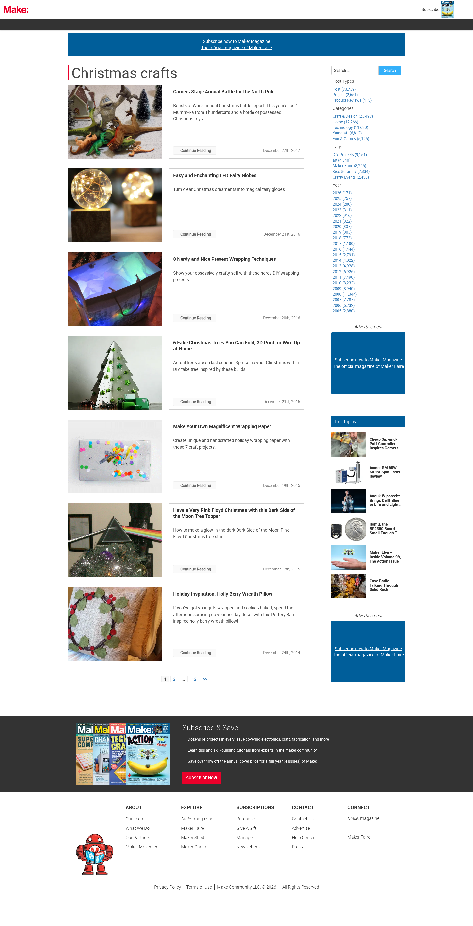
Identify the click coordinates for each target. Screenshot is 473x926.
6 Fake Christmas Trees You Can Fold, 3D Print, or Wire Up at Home (236, 345)
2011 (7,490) (344, 277)
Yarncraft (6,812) (347, 133)
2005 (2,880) (344, 311)
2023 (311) (342, 209)
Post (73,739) (344, 89)
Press (297, 847)
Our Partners (138, 837)
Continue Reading (195, 150)
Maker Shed (192, 837)
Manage (244, 837)
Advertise (301, 828)
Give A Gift (246, 828)
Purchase (245, 819)
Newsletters (248, 847)
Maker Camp (193, 847)
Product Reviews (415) (352, 100)
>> (205, 679)
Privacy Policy (167, 887)
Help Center (303, 837)
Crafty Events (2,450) (351, 177)
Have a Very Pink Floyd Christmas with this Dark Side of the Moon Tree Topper (234, 513)
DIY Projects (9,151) (350, 154)
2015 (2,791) (344, 255)
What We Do (138, 828)
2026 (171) (342, 192)
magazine (197, 819)
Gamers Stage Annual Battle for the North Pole (223, 91)
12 (194, 679)
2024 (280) (342, 204)
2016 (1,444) (344, 249)
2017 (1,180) (344, 243)
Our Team (135, 819)
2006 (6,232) (344, 305)
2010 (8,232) (344, 283)
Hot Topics (345, 421)
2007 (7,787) (344, 299)
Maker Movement (143, 847)
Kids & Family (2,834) (351, 171)
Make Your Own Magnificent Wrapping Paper (222, 426)
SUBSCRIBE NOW (201, 777)
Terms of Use (199, 887)
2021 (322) (342, 221)
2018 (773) (342, 238)
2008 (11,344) (345, 294)
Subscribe (430, 9)
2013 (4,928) (344, 266)
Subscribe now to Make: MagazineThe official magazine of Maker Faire (236, 44)
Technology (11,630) (350, 127)
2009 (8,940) (344, 288)
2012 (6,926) (344, 271)
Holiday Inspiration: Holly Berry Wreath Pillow (222, 593)
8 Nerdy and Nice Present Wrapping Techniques (224, 259)
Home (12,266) (345, 122)
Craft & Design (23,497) (353, 116)
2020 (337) (342, 226)
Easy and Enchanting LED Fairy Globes (214, 175)
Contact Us (303, 819)
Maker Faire (192, 828)
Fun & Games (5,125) (351, 138)
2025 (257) (342, 198)
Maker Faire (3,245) (349, 165)
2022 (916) (342, 215)
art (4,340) (342, 160)
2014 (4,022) (344, 260)
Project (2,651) (345, 94)
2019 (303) (342, 232)
